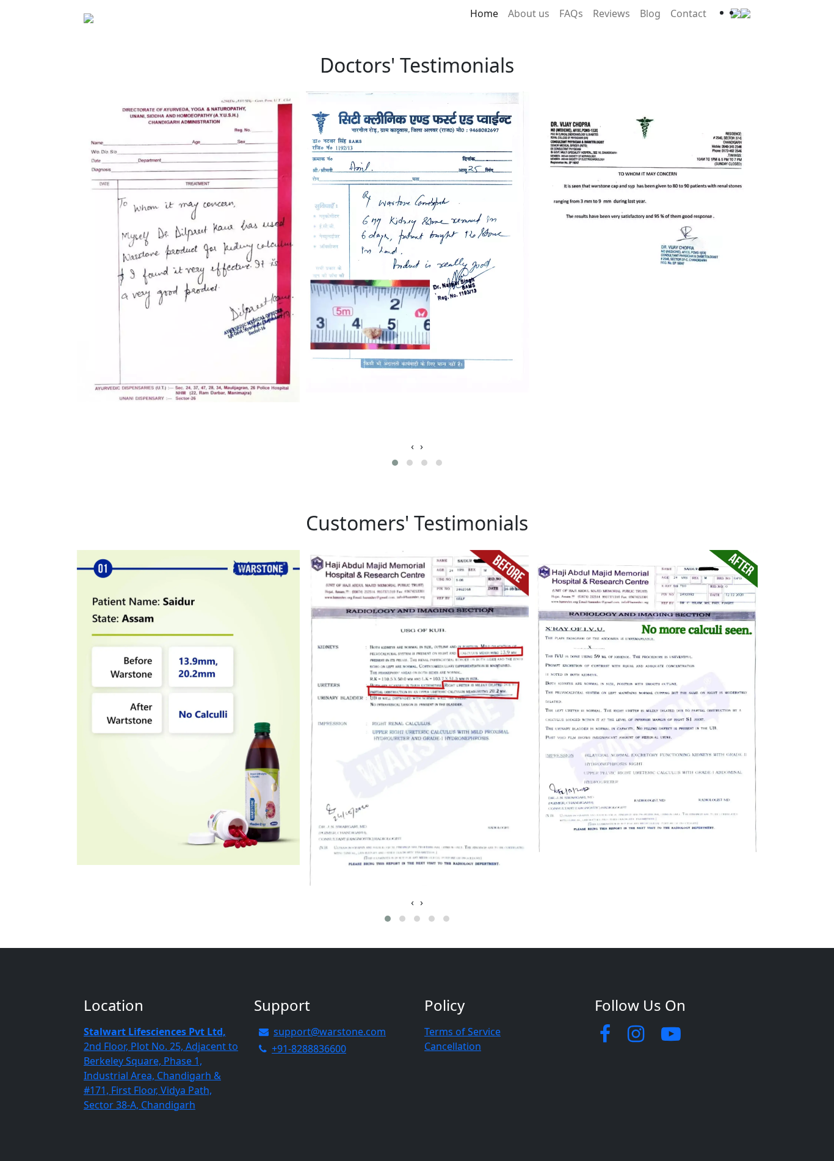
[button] (395, 463)
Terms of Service (462, 1031)
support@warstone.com (330, 1031)
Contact (688, 13)
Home (484, 13)
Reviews (611, 13)
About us (528, 13)
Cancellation (452, 1046)
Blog (650, 13)
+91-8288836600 (309, 1048)
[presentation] (412, 446)
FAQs (571, 13)
